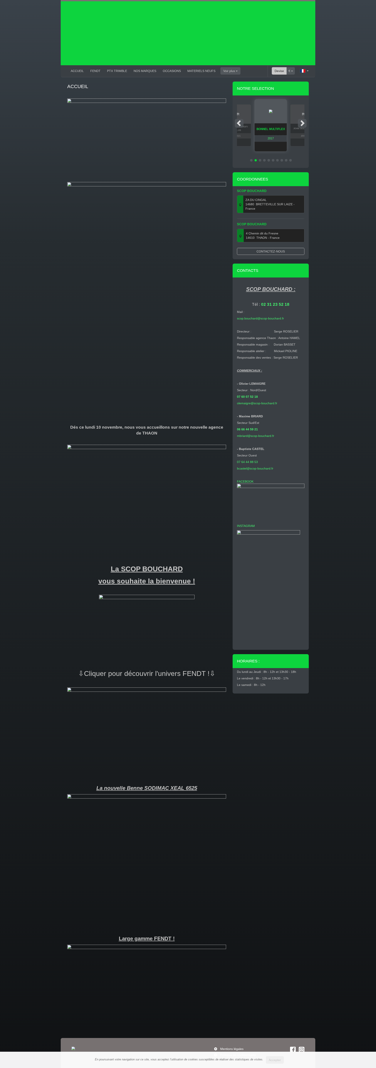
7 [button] (277, 160)
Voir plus (229, 71)
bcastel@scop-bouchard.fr (255, 468)
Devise (279, 71)
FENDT (95, 71)
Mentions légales (231, 1049)
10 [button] (290, 160)
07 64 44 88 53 (247, 462)
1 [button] (251, 160)
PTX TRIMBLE (117, 71)
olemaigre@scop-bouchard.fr (257, 403)
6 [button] (273, 160)
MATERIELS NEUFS (201, 71)
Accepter (275, 1060)
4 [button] (264, 160)
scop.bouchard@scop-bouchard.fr (260, 318)
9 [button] (286, 160)
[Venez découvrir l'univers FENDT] (146, 728)
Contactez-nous (271, 251)
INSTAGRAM (247, 526)
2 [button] (255, 160)
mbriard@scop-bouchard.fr (255, 436)
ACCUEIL (77, 71)
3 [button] (260, 160)
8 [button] (281, 160)
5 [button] (268, 160)
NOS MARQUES (145, 71)
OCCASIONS (172, 71)
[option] (270, 125)
